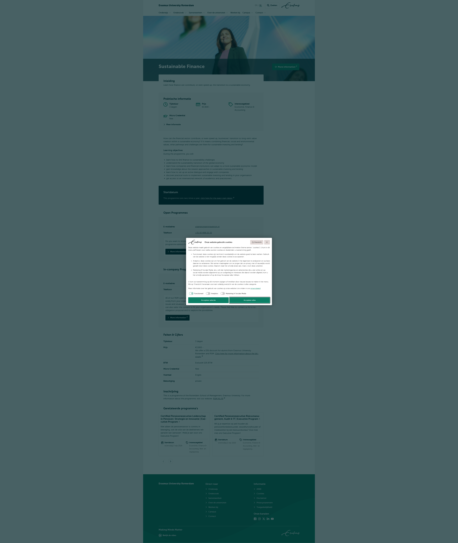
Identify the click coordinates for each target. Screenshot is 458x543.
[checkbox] (195, 293)
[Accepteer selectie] (267, 242)
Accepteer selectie (208, 300)
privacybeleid (255, 288)
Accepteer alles (250, 300)
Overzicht (258, 242)
